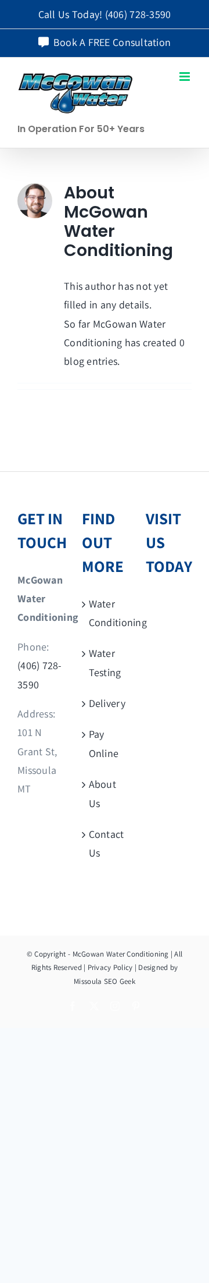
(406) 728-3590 (138, 14)
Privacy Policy (110, 967)
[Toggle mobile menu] (185, 76)
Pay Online (104, 743)
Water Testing (105, 662)
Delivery (105, 703)
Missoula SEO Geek (104, 981)
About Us (102, 793)
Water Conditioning (105, 613)
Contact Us (105, 843)
